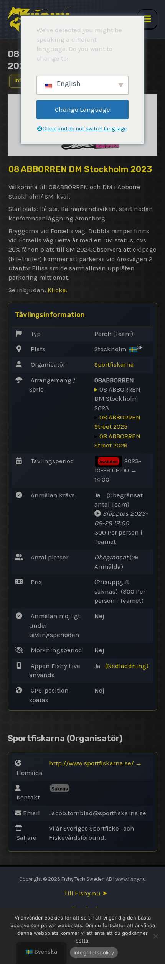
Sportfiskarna (114, 364)
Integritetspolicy (94, 952)
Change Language (82, 109)
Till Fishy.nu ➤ (85, 893)
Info (19, 80)
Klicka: (58, 290)
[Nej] (155, 936)
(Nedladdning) (126, 666)
